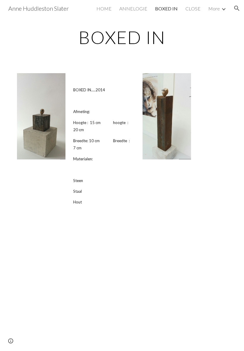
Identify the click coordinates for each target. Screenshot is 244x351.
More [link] (214, 8)
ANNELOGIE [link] (133, 8)
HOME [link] (104, 8)
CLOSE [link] (193, 8)
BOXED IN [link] (166, 8)
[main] (122, 37)
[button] (237, 8)
